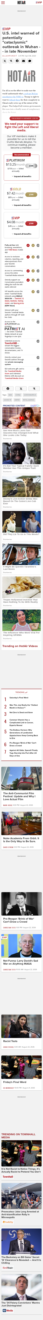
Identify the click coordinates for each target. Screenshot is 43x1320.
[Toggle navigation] (3, 3)
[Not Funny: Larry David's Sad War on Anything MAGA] (21, 946)
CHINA (18, 395)
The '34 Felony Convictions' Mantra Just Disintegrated (20, 1304)
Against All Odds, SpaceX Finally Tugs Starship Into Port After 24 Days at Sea (24, 753)
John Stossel (8, 1047)
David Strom (8, 847)
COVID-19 (7, 400)
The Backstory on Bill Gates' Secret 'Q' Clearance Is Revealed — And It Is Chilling (21, 1260)
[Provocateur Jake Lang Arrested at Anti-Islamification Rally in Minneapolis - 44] (21, 1196)
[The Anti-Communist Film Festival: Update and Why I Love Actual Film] (21, 778)
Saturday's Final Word (19, 698)
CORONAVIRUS (30, 395)
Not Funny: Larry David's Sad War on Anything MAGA (20, 962)
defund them (14, 99)
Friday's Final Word (14, 1082)
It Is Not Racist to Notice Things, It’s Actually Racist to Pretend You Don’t (21, 1170)
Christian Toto (9, 927)
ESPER (17, 400)
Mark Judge (7, 805)
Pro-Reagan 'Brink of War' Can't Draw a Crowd (18, 920)
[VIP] (39, 3)
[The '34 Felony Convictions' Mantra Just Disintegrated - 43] (21, 1287)
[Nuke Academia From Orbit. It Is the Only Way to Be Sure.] (21, 823)
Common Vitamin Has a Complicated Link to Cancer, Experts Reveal (21, 723)
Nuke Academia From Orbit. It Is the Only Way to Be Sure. (21, 840)
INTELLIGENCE (28, 400)
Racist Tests (10, 1041)
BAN (10, 395)
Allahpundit (9, 56)
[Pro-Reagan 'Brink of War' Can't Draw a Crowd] (21, 904)
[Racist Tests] (21, 1026)
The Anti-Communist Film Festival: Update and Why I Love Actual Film (19, 796)
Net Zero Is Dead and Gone (21, 712)
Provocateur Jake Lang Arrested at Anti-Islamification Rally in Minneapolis (20, 1214)
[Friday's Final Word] (21, 1067)
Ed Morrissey (8, 1088)
